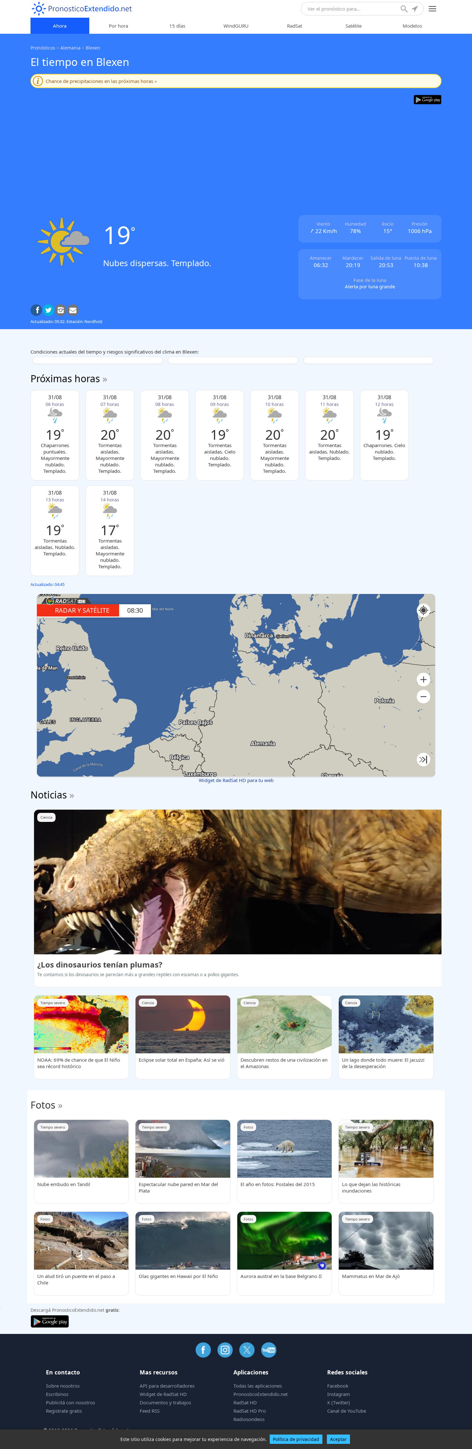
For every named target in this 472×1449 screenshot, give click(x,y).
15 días (177, 25)
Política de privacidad (296, 1439)
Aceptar (338, 1439)
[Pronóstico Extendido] (82, 9)
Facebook (337, 1385)
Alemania (70, 48)
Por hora (118, 25)
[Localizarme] (415, 9)
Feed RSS (150, 1411)
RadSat (294, 25)
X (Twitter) (338, 1402)
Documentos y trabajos (165, 1402)
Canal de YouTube (346, 1411)
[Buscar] (405, 9)
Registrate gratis (64, 1411)
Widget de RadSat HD (163, 1394)
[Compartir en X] (48, 310)
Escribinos (57, 1394)
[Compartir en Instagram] (60, 310)
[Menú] (432, 9)
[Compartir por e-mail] (73, 310)
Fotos (43, 1105)
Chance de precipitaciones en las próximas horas (101, 81)
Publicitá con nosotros (70, 1402)
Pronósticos (43, 48)
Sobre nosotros (63, 1385)
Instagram (338, 1394)
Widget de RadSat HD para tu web (236, 780)
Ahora (59, 25)
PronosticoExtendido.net (260, 1394)
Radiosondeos (249, 1419)
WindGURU (236, 25)
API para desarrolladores (167, 1385)
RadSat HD (245, 1402)
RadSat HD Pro (249, 1411)
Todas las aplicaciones (257, 1385)
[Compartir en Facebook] (36, 310)
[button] (423, 680)
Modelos (412, 25)
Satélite (353, 25)
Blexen (93, 48)
